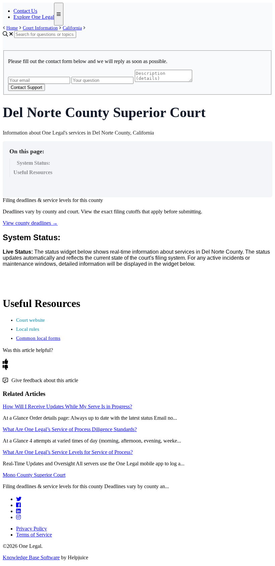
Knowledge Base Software (31, 557)
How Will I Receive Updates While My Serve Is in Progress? (67, 406)
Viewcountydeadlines (30, 223)
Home (12, 28)
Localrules (27, 329)
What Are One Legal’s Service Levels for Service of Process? (68, 452)
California (72, 28)
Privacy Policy (31, 528)
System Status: (33, 163)
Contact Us (25, 11)
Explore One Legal (33, 17)
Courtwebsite (30, 320)
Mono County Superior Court (34, 475)
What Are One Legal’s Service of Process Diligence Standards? (70, 429)
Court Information (40, 28)
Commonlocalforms (38, 338)
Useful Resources (32, 172)
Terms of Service (34, 534)
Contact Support (26, 87)
